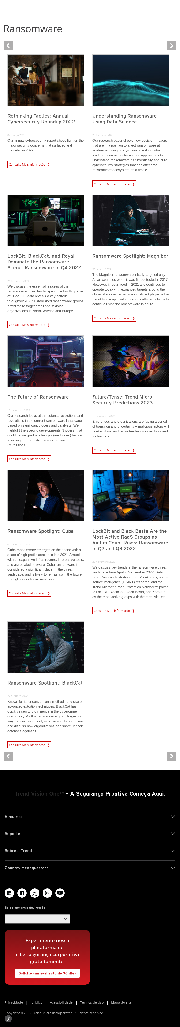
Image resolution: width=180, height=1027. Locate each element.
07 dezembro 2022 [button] (19, 544)
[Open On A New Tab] (34, 893)
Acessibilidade (61, 1002)
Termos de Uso (92, 1002)
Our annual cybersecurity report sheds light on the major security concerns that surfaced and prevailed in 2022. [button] (46, 145)
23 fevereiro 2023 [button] (102, 135)
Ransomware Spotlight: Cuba (41, 531)
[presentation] (46, 80)
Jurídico (36, 1002)
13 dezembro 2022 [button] (103, 416)
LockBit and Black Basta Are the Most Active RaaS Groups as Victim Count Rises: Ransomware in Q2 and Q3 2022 (130, 539)
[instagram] (47, 893)
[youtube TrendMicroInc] (60, 893)
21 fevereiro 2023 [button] (18, 281)
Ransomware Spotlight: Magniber (130, 256)
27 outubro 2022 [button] (18, 696)
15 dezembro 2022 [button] (19, 410)
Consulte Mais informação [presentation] (28, 164)
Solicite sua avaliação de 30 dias (45, 972)
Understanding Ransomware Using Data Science (124, 119)
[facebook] (22, 893)
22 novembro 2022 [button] (103, 561)
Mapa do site (121, 1002)
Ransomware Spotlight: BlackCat (45, 683)
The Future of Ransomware (38, 397)
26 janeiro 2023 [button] (101, 269)
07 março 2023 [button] (16, 135)
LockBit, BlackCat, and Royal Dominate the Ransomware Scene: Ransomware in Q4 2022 (44, 261)
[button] (37, 919)
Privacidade (14, 1002)
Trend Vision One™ (39, 793)
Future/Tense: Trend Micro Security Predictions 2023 (122, 400)
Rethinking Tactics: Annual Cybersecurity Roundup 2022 (41, 119)
